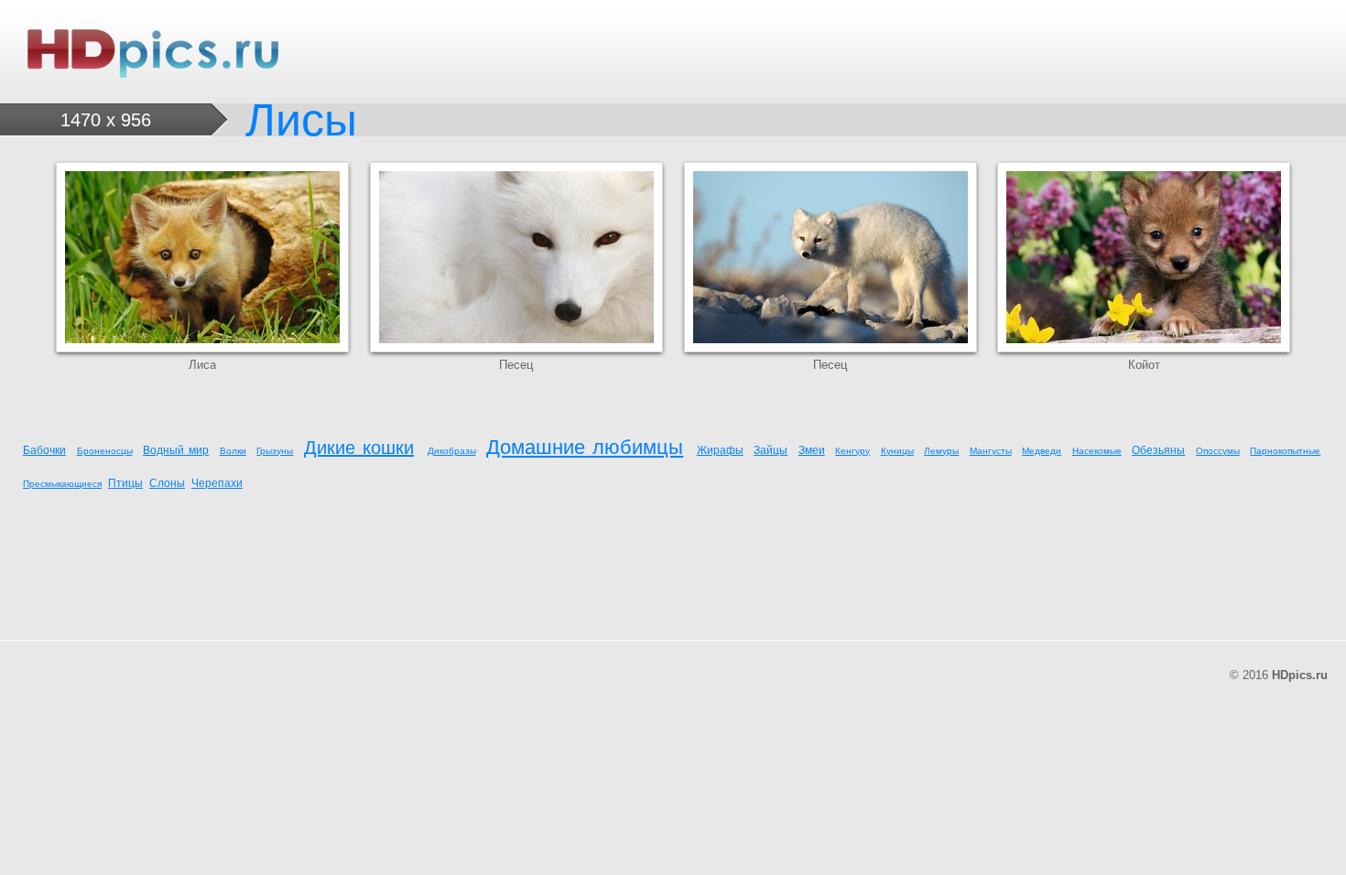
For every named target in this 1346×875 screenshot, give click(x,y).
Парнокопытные (1285, 451)
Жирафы (720, 450)
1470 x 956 (105, 120)
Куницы (897, 451)
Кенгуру (852, 451)
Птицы (125, 483)
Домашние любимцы (584, 447)
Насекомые (1097, 451)
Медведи (1041, 451)
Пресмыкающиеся (62, 484)
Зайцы (770, 450)
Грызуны (274, 451)
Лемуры (941, 451)
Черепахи (217, 483)
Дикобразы (452, 451)
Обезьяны (1158, 450)
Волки (233, 451)
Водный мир (176, 450)
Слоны (167, 483)
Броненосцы (105, 451)
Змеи (811, 450)
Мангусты (991, 451)
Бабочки (44, 450)
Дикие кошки (359, 448)
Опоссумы (1218, 451)
